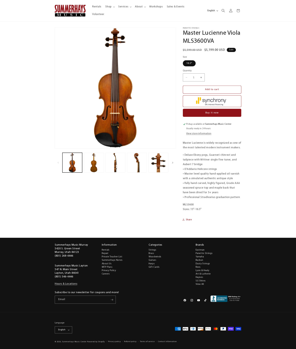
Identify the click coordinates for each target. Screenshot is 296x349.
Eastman (200, 250)
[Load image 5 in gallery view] (158, 163)
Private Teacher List (112, 256)
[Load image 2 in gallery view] (94, 163)
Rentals (106, 250)
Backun (199, 260)
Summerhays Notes (112, 260)
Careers (106, 273)
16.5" (189, 63)
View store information (198, 133)
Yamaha (200, 256)
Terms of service (147, 342)
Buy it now (212, 112)
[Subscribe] (112, 300)
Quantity (187, 71)
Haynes (199, 277)
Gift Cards (154, 267)
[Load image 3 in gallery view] (115, 163)
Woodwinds (155, 256)
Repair (105, 253)
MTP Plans (107, 267)
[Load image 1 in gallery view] (72, 163)
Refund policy (130, 342)
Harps (152, 263)
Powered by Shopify (96, 342)
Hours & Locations (66, 284)
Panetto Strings (204, 253)
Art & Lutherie (203, 273)
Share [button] (189, 219)
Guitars (152, 260)
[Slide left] (58, 162)
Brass (151, 253)
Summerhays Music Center (74, 342)
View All (200, 284)
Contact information (167, 342)
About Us (107, 263)
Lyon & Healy (202, 270)
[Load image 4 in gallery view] (137, 163)
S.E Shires (201, 280)
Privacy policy (114, 342)
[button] (109, 7)
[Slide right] (172, 162)
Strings (152, 250)
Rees (198, 267)
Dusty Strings (203, 263)
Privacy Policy (109, 270)
